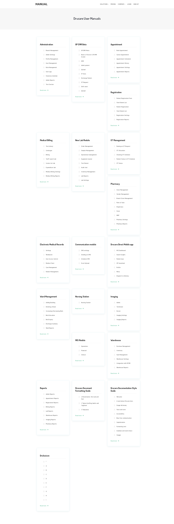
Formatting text (121, 426)
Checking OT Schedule (123, 155)
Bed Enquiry (49, 319)
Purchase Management (123, 346)
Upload (83, 69)
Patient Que (120, 259)
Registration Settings (123, 115)
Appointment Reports (123, 72)
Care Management (51, 267)
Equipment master (86, 159)
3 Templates (85, 409)
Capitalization (121, 422)
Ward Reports (50, 328)
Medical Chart (50, 263)
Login (129, 4)
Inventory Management (88, 172)
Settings (48, 250)
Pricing (113, 4)
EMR (82, 61)
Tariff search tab (51, 159)
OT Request (84, 82)
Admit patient (85, 65)
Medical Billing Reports (53, 176)
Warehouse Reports (122, 367)
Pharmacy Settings (122, 219)
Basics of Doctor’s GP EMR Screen (89, 56)
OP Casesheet (121, 263)
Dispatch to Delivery (123, 276)
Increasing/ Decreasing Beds (54, 311)
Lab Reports (84, 176)
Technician (120, 307)
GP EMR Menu (85, 50)
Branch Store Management (125, 198)
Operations (84, 346)
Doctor (119, 311)
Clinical (83, 355)
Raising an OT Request (123, 146)
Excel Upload (85, 263)
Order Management (87, 146)
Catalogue (49, 150)
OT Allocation (121, 150)
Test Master (85, 163)
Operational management (89, 155)
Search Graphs (121, 255)
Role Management (51, 67)
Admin (118, 302)
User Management (51, 63)
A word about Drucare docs (125, 401)
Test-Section (50, 84)
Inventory (119, 350)
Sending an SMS (86, 255)
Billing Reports (50, 407)
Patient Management (52, 272)
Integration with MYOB (123, 363)
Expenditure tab (51, 167)
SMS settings (85, 250)
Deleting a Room (51, 307)
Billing (48, 155)
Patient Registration (123, 107)
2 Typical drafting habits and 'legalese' (90, 404)
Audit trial (84, 167)
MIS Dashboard (121, 250)
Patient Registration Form (124, 98)
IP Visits (83, 74)
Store (118, 211)
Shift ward (84, 86)
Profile (119, 267)
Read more (43, 90)
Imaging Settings (122, 315)
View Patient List (122, 102)
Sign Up (136, 4)
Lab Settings (85, 180)
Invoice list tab (50, 163)
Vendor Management (123, 194)
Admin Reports (50, 80)
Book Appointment (122, 50)
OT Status (120, 163)
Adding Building (50, 302)
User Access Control (52, 259)
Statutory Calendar (51, 76)
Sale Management (122, 355)
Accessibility (120, 414)
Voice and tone (121, 409)
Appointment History (123, 63)
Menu (118, 272)
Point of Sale (120, 202)
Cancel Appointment (123, 55)
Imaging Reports (122, 319)
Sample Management (87, 150)
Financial (84, 350)
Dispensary (120, 207)
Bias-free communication (124, 418)
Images (119, 435)
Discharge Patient (86, 78)
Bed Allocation (50, 315)
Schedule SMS (85, 259)
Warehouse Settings (123, 359)
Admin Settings (50, 55)
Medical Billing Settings (53, 172)
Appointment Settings (123, 67)
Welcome (119, 397)
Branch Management (52, 50)
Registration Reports (123, 119)
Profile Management (52, 59)
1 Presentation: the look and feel (90, 398)
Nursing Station (86, 302)
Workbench (49, 255)
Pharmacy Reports (122, 224)
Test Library (49, 146)
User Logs (49, 72)
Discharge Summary (52, 324)
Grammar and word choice (124, 431)
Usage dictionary (122, 405)
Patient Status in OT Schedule (126, 159)
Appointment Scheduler (124, 59)
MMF (118, 215)
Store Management (122, 190)
